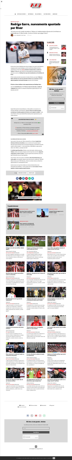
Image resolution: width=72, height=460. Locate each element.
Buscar (55, 14)
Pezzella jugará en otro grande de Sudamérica (14, 299)
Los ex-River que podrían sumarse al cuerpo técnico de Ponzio (56, 248)
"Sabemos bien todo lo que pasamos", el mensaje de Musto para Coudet (35, 299)
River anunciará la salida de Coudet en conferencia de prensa (15, 355)
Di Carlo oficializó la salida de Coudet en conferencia (35, 355)
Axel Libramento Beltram (20, 35)
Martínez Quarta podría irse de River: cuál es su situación (27, 212)
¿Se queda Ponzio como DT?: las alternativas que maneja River (34, 380)
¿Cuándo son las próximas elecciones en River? (15, 328)
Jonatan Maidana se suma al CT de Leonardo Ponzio (55, 299)
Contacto (22, 405)
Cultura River (47, 14)
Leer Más (15, 197)
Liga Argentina (30, 252)
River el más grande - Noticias (57, 90)
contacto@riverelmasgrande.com (36, 448)
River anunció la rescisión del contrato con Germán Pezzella (27, 224)
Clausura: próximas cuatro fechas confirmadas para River (35, 248)
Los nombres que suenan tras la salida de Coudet (56, 328)
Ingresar (52, 405)
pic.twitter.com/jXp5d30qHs (32, 130)
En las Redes (38, 14)
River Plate (31, 172)
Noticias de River (21, 14)
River (23, 69)
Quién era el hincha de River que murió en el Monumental (56, 355)
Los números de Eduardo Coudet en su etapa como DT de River (56, 380)
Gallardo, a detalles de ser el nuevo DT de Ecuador (36, 274)
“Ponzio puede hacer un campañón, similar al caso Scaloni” (35, 328)
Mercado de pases (15, 21)
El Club (7, 332)
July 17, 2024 (35, 133)
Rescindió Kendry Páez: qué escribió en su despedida (56, 274)
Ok (53, 458)
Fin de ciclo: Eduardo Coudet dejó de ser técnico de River (14, 380)
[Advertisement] (27, 99)
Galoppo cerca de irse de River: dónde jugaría (15, 248)
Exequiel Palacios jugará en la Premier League (56, 212)
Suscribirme (56, 103)
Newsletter (43, 405)
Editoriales (30, 14)
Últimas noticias (33, 405)
